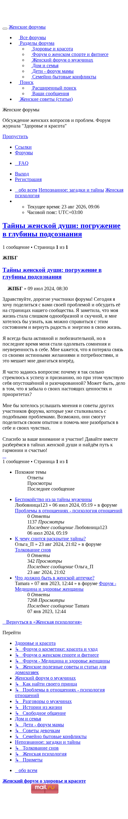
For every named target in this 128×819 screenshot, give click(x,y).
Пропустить (15, 136)
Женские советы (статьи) (46, 99)
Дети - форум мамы (52, 71)
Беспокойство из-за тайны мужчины (53, 499)
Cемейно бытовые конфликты (63, 76)
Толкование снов (33, 549)
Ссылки (23, 147)
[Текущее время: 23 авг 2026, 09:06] (17, 201)
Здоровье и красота (52, 48)
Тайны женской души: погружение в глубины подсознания (61, 229)
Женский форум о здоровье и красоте (44, 781)
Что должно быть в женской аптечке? (54, 577)
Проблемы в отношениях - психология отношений (68, 510)
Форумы (24, 152)
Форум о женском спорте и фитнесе (69, 54)
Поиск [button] (26, 82)
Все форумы (32, 37)
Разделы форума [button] (36, 43)
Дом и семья (44, 65)
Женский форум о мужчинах (62, 60)
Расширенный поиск (53, 88)
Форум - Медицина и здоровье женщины (65, 586)
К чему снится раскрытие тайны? (50, 538)
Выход (22, 173)
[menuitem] (22, 163)
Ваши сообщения (50, 93)
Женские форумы (27, 27)
